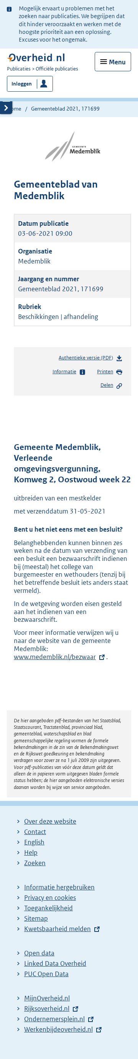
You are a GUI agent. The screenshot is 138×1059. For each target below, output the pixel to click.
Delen (106, 385)
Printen (105, 371)
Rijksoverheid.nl (46, 1008)
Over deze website (50, 821)
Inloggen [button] (22, 84)
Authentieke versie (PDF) (87, 359)
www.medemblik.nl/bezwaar (55, 657)
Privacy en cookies (50, 897)
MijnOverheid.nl (47, 998)
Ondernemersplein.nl (54, 1019)
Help (31, 852)
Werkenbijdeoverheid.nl (58, 1029)
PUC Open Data (46, 974)
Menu (117, 62)
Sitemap (36, 918)
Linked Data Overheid (55, 963)
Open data (39, 953)
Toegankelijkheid (48, 908)
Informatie (64, 371)
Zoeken (35, 863)
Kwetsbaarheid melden (57, 929)
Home (14, 108)
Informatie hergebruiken (59, 887)
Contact (35, 831)
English (34, 842)
